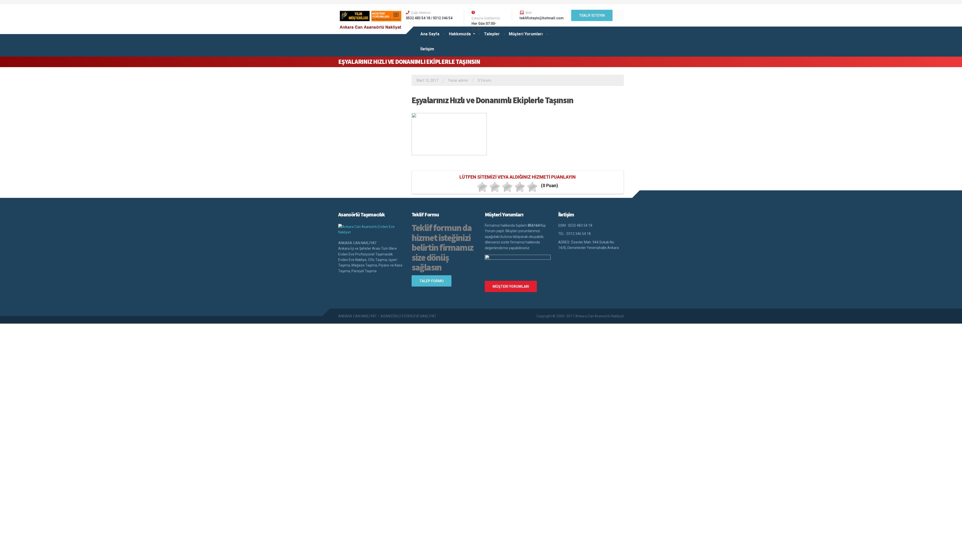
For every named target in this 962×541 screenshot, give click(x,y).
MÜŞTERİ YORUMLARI (511, 287)
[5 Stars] (532, 187)
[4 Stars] (520, 187)
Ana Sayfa (429, 34)
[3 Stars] (507, 187)
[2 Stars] (495, 187)
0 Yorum (484, 80)
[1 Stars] (482, 187)
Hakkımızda (460, 34)
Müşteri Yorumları (526, 34)
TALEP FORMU (431, 281)
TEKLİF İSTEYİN (592, 16)
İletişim (427, 49)
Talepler (492, 34)
